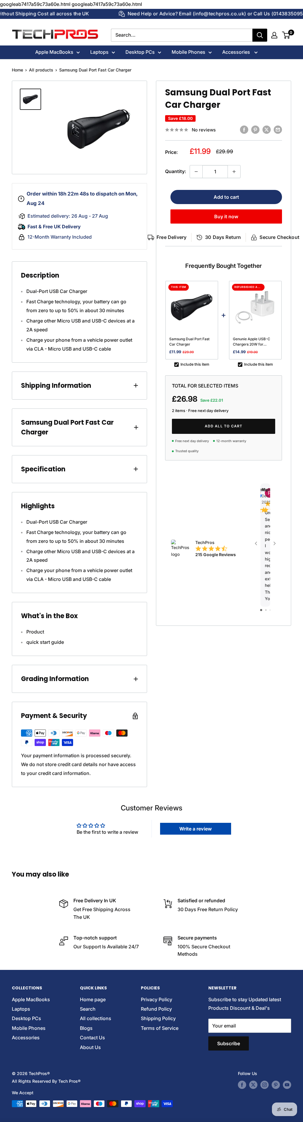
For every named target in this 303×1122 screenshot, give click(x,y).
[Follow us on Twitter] (253, 1085)
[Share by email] (278, 129)
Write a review (195, 829)
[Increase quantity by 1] (234, 171)
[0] (286, 35)
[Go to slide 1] (261, 610)
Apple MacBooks (54, 52)
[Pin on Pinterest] (255, 129)
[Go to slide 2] (266, 610)
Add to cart (226, 197)
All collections (95, 1018)
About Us (90, 1047)
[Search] (259, 35)
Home (17, 69)
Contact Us (92, 1037)
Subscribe (228, 1043)
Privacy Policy (156, 999)
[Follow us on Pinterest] (276, 1085)
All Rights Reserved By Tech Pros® (46, 1081)
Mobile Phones (188, 52)
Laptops (99, 52)
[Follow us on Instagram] (264, 1085)
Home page (93, 999)
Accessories (236, 52)
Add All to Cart (224, 426)
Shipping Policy (158, 1018)
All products (41, 69)
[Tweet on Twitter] (266, 129)
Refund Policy (156, 1009)
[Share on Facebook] (244, 129)
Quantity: (175, 171)
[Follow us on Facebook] (242, 1085)
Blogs (86, 1028)
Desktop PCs (140, 52)
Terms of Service (159, 1028)
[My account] (274, 35)
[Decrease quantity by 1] (196, 171)
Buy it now (226, 216)
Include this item (194, 364)
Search (88, 1009)
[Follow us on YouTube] (287, 1085)
